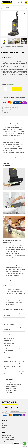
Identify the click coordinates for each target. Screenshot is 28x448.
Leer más (6, 112)
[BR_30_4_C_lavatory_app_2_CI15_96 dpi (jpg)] (11, 41)
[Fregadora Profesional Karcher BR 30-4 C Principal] (4, 41)
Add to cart (16, 89)
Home (2, 46)
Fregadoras (13, 46)
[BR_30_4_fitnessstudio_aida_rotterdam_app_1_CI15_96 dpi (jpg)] (17, 41)
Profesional (7, 46)
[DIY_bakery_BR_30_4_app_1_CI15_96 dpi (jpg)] (24, 41)
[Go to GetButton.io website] (24, 446)
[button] (26, 2)
